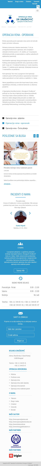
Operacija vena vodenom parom (20, 389)
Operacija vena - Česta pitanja (17, 128)
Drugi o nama (19, 1)
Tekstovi (10, 1)
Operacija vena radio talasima (20, 383)
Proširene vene (15, 377)
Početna (3, 27)
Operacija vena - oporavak (17, 123)
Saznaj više (20, 270)
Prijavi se (20, 340)
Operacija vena (12, 27)
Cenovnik (36, 1)
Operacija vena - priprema (15, 118)
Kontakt (34, 4)
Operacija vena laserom (18, 386)
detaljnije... (7, 184)
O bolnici (28, 1)
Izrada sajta (30, 465)
